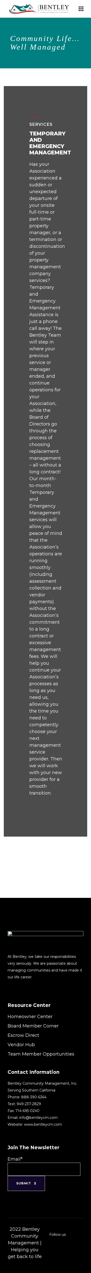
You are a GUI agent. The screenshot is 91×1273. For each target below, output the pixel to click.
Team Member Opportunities (41, 1054)
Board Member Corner (33, 1026)
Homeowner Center (30, 1016)
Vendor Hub (21, 1044)
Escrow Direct (23, 1035)
